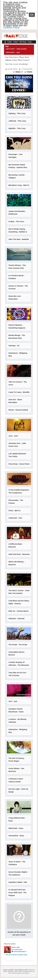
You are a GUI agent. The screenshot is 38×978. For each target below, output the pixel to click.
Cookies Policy (11, 27)
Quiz (18, 52)
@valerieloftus (18, 949)
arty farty (10, 49)
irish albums (22, 49)
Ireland (15, 42)
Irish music (10, 52)
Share (19, 72)
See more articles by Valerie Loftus (16, 954)
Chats (30, 42)
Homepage (5, 42)
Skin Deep (22, 42)
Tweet (29, 72)
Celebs (9, 42)
